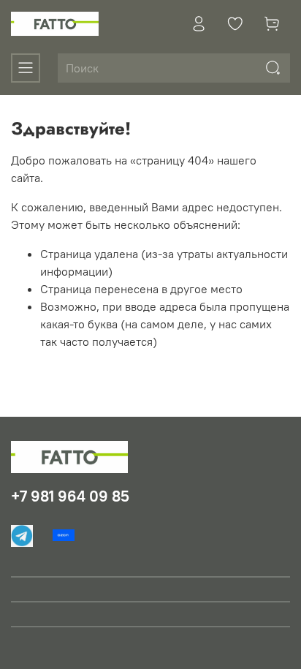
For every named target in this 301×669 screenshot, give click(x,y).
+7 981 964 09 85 (70, 496)
